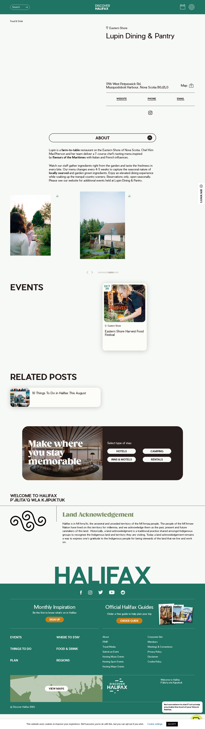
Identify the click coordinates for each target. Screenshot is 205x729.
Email (180, 99)
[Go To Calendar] (182, 7)
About (105, 637)
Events (16, 637)
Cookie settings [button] (155, 724)
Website (121, 99)
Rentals (157, 459)
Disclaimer (153, 656)
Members (153, 642)
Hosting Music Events (113, 656)
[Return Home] (102, 7)
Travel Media (109, 647)
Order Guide (129, 620)
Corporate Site (155, 637)
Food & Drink (16, 21)
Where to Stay (68, 637)
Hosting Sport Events (113, 661)
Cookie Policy (154, 661)
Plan (14, 660)
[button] (87, 272)
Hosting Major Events (113, 666)
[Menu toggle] (192, 7)
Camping (157, 451)
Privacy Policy (154, 651)
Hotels (121, 451)
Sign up (54, 619)
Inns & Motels (121, 459)
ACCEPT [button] (172, 724)
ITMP (105, 642)
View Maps (56, 688)
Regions (63, 660)
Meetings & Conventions (160, 647)
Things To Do (20, 648)
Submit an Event (110, 651)
